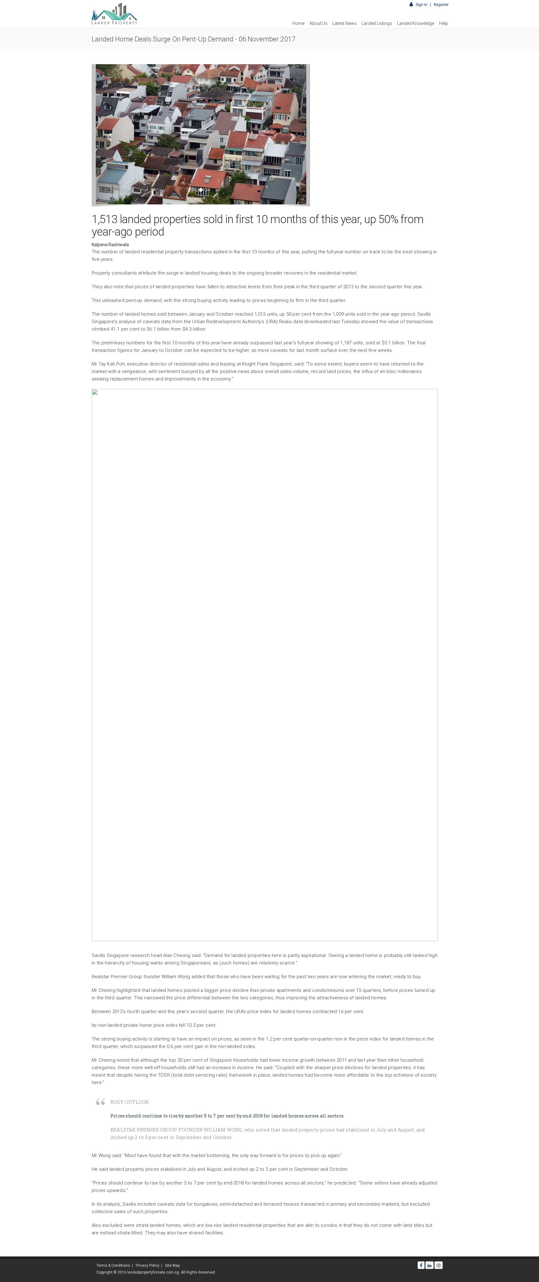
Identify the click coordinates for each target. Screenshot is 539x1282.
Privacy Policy (147, 1265)
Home (298, 23)
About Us (318, 23)
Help (443, 23)
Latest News (345, 23)
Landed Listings (377, 23)
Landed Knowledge (415, 23)
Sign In (422, 4)
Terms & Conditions (113, 1265)
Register (441, 4)
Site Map (172, 1265)
